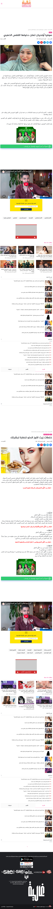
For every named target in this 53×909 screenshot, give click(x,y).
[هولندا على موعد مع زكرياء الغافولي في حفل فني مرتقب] (48, 334)
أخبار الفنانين (47, 218)
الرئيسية (49, 29)
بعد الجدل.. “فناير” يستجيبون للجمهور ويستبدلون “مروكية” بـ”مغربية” (8, 270)
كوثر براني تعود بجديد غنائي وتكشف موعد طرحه (26, 256)
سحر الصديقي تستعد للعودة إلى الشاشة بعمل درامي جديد (8, 256)
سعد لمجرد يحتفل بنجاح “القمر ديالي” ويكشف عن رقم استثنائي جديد (44, 270)
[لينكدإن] (44, 42)
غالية (34, 906)
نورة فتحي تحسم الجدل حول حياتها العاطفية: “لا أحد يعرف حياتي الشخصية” (44, 256)
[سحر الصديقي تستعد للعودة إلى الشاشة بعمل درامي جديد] (8, 250)
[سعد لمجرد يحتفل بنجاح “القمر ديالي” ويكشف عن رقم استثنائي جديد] (44, 264)
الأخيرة (43, 369)
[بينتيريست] (41, 42)
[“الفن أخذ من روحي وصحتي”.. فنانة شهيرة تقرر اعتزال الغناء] (48, 317)
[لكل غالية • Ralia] (26, 4)
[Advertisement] (26, 19)
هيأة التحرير (3, 906)
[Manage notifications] (50, 906)
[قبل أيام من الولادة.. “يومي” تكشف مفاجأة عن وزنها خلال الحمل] (48, 328)
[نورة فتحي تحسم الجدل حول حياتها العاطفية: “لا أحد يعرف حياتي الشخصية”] (44, 250)
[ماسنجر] (38, 42)
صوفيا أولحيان (22, 218)
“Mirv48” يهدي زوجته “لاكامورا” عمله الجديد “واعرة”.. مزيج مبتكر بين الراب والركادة (27, 271)
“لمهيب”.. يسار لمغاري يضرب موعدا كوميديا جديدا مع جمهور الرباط (31, 321)
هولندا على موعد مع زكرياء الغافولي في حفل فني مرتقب (33, 332)
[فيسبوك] (50, 42)
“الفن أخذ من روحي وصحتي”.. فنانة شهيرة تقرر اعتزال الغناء (32, 315)
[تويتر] (47, 42)
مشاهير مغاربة (7, 218)
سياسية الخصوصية (9, 906)
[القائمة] (1, 4)
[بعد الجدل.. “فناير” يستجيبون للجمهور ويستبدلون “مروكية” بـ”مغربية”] (8, 264)
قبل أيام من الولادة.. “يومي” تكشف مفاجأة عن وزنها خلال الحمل (31, 327)
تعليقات (10, 369)
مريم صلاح (49, 39)
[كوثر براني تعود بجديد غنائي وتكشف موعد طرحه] (26, 250)
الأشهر (27, 369)
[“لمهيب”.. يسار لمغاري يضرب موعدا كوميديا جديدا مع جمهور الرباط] (48, 323)
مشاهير (45, 29)
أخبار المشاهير (38, 218)
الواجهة (30, 218)
